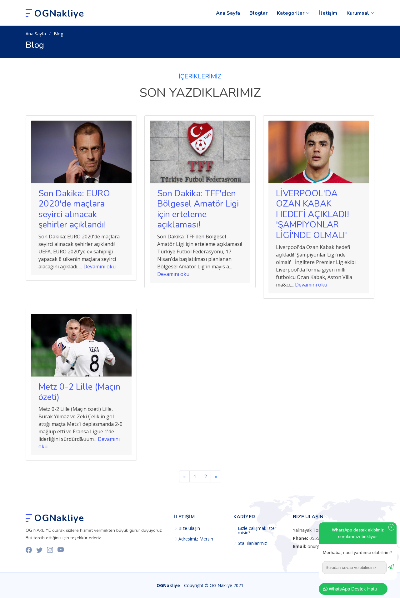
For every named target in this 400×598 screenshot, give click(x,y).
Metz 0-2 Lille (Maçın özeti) (79, 392)
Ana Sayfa (228, 13)
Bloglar (258, 13)
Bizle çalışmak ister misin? (257, 530)
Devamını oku (99, 266)
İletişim (328, 13)
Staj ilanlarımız (252, 543)
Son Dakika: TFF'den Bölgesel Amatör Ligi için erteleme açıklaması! (198, 209)
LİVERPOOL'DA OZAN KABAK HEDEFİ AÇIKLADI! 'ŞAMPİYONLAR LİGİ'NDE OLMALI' (312, 214)
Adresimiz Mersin (195, 539)
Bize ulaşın (189, 528)
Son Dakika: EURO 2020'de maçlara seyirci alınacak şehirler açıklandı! (74, 209)
